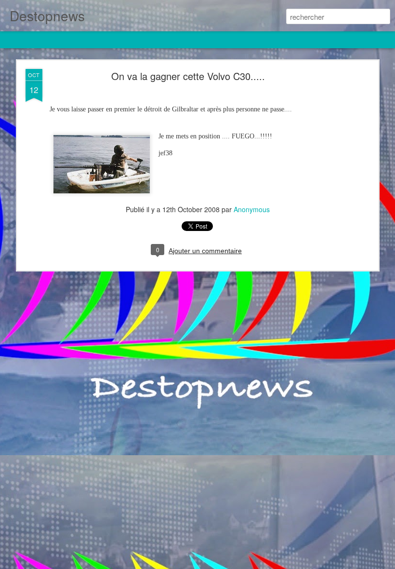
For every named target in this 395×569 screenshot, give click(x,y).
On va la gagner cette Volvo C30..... (188, 76)
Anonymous (252, 209)
